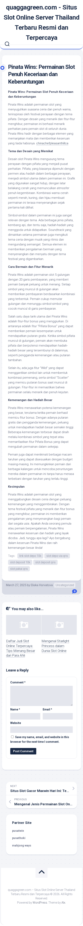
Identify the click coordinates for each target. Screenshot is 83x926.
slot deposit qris (45, 562)
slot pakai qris (19, 568)
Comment (18, 682)
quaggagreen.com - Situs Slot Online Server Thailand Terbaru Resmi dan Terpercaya (42, 22)
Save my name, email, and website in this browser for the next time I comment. (39, 739)
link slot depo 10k (30, 555)
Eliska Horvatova (42, 585)
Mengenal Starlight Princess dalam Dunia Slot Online (55, 646)
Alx (63, 902)
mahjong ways (21, 845)
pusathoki (18, 838)
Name (15, 709)
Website (15, 723)
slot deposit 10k (20, 562)
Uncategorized (65, 585)
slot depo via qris (57, 555)
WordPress (40, 902)
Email (47, 709)
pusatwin (18, 830)
